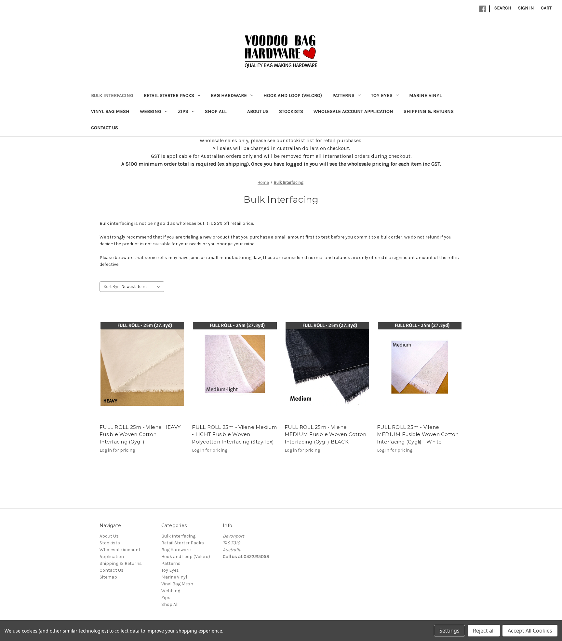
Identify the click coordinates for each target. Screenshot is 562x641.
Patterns (343, 95)
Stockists (291, 111)
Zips (183, 111)
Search (502, 8)
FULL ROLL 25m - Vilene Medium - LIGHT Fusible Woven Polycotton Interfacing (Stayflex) (234, 434)
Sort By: (110, 286)
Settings (449, 630)
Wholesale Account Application (353, 111)
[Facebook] (482, 9)
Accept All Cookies (530, 630)
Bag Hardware (229, 95)
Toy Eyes (382, 95)
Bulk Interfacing (112, 95)
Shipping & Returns (429, 111)
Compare (140, 369)
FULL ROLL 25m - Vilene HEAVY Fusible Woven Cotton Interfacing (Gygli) (140, 434)
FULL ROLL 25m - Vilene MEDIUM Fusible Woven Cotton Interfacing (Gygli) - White (418, 434)
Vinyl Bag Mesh (110, 111)
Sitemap (108, 577)
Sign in (526, 8)
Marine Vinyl (425, 95)
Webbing (150, 111)
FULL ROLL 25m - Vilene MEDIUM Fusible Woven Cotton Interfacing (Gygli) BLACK (326, 434)
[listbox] (142, 287)
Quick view (141, 358)
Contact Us (104, 127)
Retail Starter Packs (169, 95)
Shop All (215, 111)
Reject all (484, 630)
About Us (258, 111)
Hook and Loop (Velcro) (292, 95)
